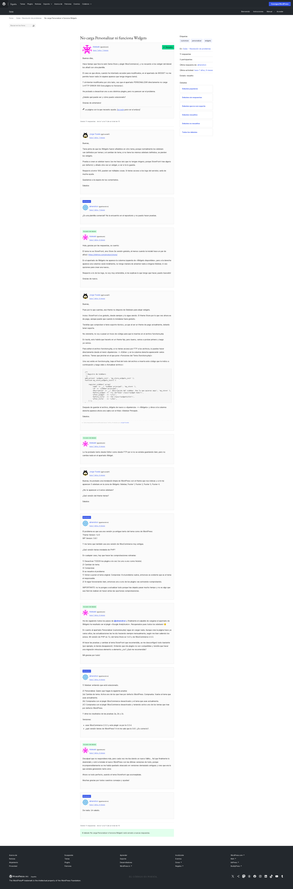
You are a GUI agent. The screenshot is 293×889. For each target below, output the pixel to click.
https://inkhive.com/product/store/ (102, 255)
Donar (178, 862)
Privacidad (13, 866)
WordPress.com (238, 855)
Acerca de (13, 855)
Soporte (123, 859)
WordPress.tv (126, 866)
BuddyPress (236, 866)
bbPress (235, 862)
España (33, 877)
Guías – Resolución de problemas (29, 18)
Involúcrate (179, 855)
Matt (233, 859)
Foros (11, 11)
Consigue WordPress (280, 4)
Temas (67, 859)
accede (121, 109)
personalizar (196, 41)
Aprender (123, 855)
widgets (208, 41)
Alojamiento (13, 862)
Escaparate (69, 855)
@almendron (120, 621)
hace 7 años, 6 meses (97, 240)
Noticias (12, 859)
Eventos (178, 859)
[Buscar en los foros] (33, 25)
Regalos (179, 866)
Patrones (68, 866)
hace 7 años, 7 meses (100, 50)
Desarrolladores (126, 862)
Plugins (67, 862)
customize (185, 41)
